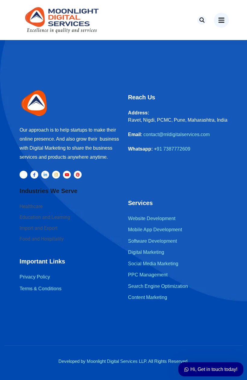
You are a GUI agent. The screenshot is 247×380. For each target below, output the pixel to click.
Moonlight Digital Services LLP (116, 361)
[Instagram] (56, 175)
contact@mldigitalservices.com (176, 134)
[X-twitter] (23, 175)
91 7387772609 (173, 148)
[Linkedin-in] (45, 175)
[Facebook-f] (34, 175)
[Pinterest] (78, 175)
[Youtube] (67, 175)
